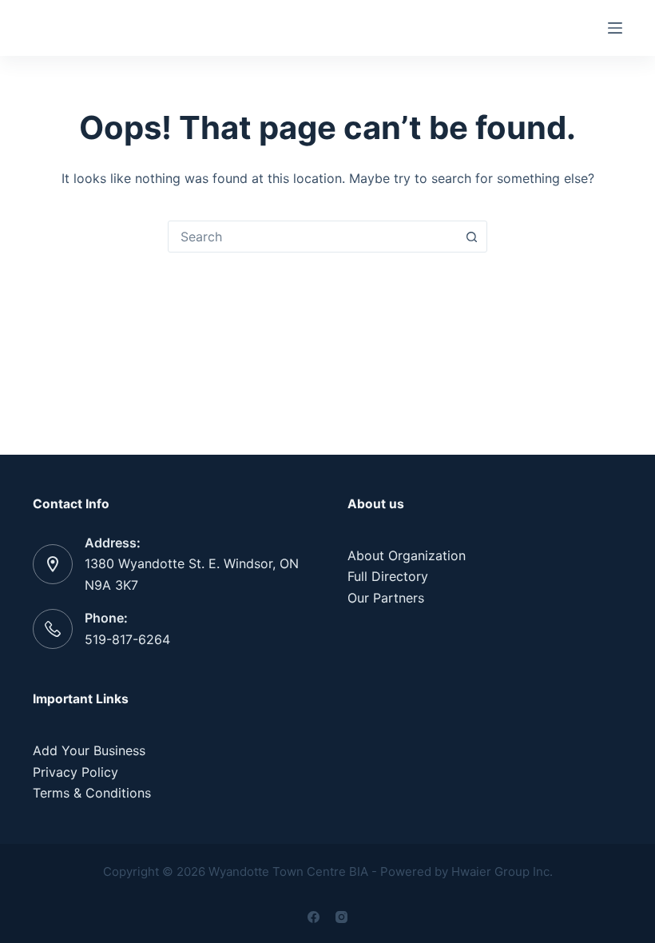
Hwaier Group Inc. (502, 871)
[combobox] (312, 237)
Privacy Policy (75, 772)
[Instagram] (341, 917)
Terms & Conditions (92, 793)
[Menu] (615, 28)
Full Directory (387, 576)
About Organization (406, 555)
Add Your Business (89, 750)
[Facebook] (314, 917)
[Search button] (471, 236)
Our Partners (385, 598)
